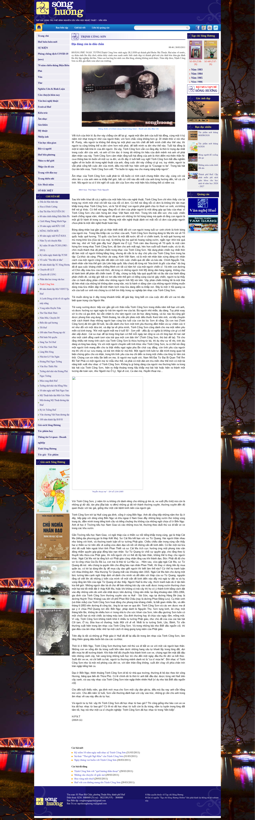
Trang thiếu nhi (46, 178)
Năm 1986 (197, 82)
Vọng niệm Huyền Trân (50, 308)
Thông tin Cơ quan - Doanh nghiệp (52, 440)
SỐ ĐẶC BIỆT (45, 190)
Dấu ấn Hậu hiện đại (49, 202)
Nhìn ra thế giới (46, 160)
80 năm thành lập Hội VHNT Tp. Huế (54, 291)
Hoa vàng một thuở (84, 778)
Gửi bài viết (79, 27)
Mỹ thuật (42, 130)
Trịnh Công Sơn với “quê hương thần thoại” (96, 771)
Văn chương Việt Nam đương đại (54, 414)
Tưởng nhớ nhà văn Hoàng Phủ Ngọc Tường (54, 373)
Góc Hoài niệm (46, 184)
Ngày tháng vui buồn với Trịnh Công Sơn (95, 760)
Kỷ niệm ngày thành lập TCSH (53, 255)
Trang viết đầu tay (47, 172)
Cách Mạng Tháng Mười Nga (53, 221)
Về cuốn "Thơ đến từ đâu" (51, 260)
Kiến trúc (43, 112)
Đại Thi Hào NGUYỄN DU (52, 211)
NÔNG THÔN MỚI (49, 231)
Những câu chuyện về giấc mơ (89, 774)
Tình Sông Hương (47, 448)
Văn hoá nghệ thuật (48, 100)
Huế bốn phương (46, 154)
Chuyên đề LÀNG (48, 274)
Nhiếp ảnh (43, 136)
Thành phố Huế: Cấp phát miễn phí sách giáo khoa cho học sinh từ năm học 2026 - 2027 (208, 180)
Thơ (40, 82)
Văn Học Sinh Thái (48, 347)
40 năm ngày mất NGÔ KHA (53, 236)
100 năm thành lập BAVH (51, 419)
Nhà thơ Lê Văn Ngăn (49, 356)
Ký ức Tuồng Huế (48, 410)
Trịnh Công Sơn (47, 284)
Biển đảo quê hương (49, 322)
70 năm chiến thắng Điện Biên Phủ (53, 68)
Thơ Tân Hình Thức (48, 313)
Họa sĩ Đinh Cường (48, 206)
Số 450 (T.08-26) (195, 63)
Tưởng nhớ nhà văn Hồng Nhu (53, 385)
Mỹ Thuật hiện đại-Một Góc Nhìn (55, 395)
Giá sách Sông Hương (49, 425)
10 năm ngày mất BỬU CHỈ (52, 226)
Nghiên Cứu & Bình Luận (51, 88)
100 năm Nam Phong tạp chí (52, 332)
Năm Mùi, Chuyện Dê (50, 318)
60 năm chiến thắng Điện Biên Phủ (55, 216)
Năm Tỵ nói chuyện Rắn (50, 240)
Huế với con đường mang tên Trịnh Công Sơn (97, 782)
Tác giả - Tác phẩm (48, 454)
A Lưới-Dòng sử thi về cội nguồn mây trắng (54, 301)
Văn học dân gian (47, 142)
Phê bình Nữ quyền (48, 337)
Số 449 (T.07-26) (210, 63)
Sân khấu (43, 124)
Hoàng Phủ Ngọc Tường (51, 361)
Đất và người (45, 148)
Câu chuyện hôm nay (49, 94)
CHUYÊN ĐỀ (53, 196)
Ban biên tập (62, 27)
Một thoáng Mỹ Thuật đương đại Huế (54, 402)
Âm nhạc (42, 118)
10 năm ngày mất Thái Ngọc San (54, 390)
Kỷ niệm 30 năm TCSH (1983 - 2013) (54, 248)
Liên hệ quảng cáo (100, 27)
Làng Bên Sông (47, 352)
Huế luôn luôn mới (47, 41)
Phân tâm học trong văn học (52, 279)
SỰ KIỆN (43, 47)
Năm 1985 (197, 77)
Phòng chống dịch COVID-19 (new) (53, 56)
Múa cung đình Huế (48, 381)
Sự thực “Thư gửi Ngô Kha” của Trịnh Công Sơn (98, 756)
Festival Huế (44, 106)
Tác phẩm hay (45, 431)
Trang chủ (43, 35)
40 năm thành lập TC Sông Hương (55, 264)
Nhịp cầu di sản (46, 166)
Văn (40, 76)
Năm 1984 (197, 73)
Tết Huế (43, 327)
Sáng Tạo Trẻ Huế (48, 342)
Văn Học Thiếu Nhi (48, 366)
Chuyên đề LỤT (47, 269)
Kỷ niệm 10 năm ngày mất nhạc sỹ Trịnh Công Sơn (100, 752)
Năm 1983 (197, 69)
